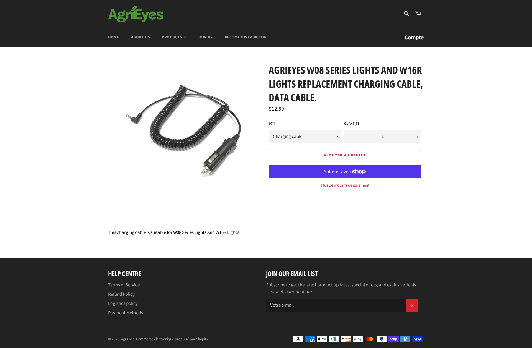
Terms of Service (124, 285)
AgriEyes (127, 339)
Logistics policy (123, 303)
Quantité (352, 124)
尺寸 (272, 124)
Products (172, 37)
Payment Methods (125, 313)
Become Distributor (246, 37)
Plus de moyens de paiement (345, 185)
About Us (140, 37)
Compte (414, 37)
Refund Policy (121, 294)
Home (113, 37)
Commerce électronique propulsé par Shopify (172, 339)
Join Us (205, 37)
